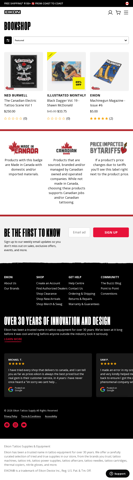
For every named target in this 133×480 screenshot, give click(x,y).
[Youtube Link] (24, 425)
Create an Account (48, 283)
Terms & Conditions (31, 416)
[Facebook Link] (7, 425)
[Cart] (118, 12)
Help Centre (76, 283)
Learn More (13, 339)
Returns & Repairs (80, 299)
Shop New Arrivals (48, 299)
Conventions (109, 294)
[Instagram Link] (15, 425)
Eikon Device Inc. (49, 471)
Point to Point (110, 288)
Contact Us (76, 288)
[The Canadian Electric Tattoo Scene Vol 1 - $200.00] (23, 71)
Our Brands (11, 288)
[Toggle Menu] (126, 12)
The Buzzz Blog (111, 283)
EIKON (8, 471)
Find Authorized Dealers (52, 288)
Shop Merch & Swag (49, 304)
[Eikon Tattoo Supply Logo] (12, 12)
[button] (71, 40)
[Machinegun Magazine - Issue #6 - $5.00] (109, 71)
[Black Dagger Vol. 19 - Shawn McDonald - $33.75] (66, 71)
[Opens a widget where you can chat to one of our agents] (118, 474)
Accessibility (51, 416)
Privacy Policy (10, 416)
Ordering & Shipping (82, 294)
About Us (10, 283)
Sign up (111, 232)
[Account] (111, 12)
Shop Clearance (46, 294)
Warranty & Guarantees (84, 304)
